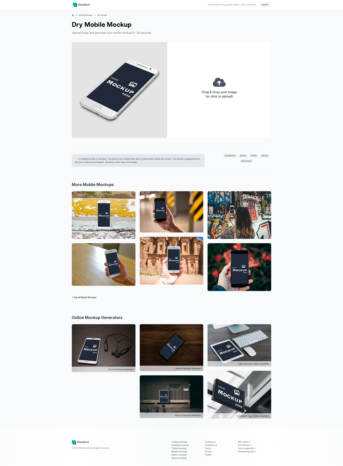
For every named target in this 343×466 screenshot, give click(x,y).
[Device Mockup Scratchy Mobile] (171, 261)
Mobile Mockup (86, 15)
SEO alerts (243, 441)
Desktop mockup (180, 445)
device (265, 155)
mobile (254, 155)
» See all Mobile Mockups (84, 297)
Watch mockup (179, 454)
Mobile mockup (179, 451)
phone (243, 155)
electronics (246, 161)
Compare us (211, 445)
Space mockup (179, 458)
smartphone (230, 155)
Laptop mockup (179, 441)
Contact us (210, 441)
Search (265, 4)
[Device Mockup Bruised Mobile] (171, 212)
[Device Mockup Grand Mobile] (103, 215)
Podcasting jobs (246, 451)
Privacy (208, 451)
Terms (208, 448)
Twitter (208, 454)
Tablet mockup (179, 448)
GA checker (244, 445)
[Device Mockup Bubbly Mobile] (239, 215)
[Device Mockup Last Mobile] (239, 267)
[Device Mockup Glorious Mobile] (103, 264)
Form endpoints (246, 448)
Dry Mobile (102, 15)
